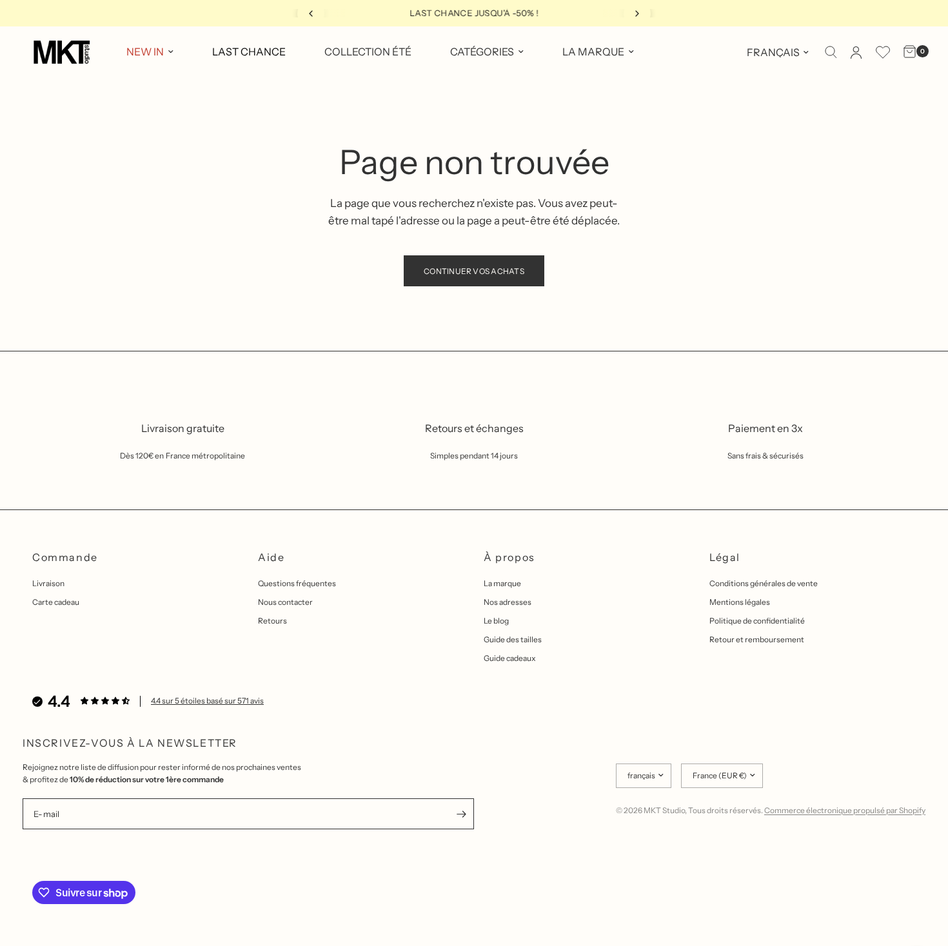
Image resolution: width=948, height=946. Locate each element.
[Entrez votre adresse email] (461, 813)
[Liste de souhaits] (883, 52)
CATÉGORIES (482, 51)
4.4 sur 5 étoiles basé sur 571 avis (207, 700)
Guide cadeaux (510, 658)
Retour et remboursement (756, 639)
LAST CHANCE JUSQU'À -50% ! (474, 13)
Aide (271, 557)
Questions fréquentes (297, 583)
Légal (724, 557)
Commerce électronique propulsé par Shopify (844, 810)
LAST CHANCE (249, 51)
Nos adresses (507, 602)
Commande (65, 557)
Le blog (496, 621)
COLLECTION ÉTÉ (367, 51)
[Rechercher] (831, 52)
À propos (509, 557)
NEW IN (145, 51)
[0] (906, 52)
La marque (502, 583)
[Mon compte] (856, 52)
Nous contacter (285, 602)
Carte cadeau (55, 602)
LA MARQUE (593, 51)
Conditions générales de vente (763, 583)
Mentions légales (739, 602)
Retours (272, 621)
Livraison (48, 583)
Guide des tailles (513, 639)
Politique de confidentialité (757, 621)
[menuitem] (150, 52)
